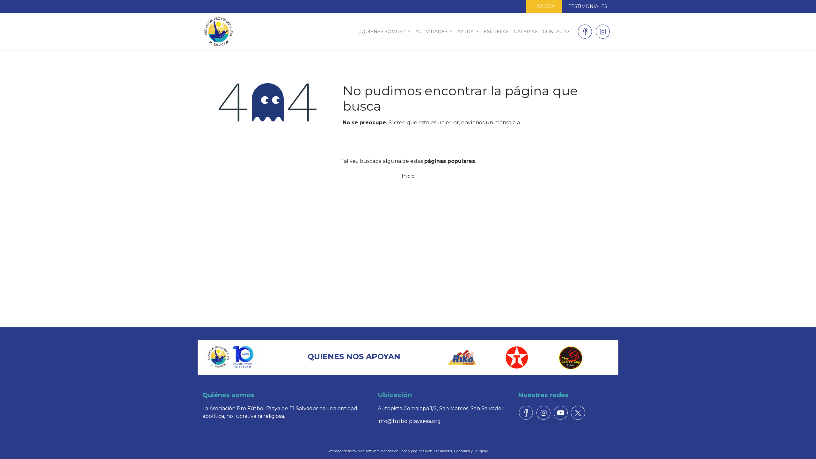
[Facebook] (585, 31)
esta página (535, 123)
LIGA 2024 (544, 6)
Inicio (408, 176)
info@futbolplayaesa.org (409, 421)
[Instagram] (602, 31)
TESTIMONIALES (588, 6)
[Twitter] (578, 413)
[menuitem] (385, 32)
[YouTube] (561, 413)
